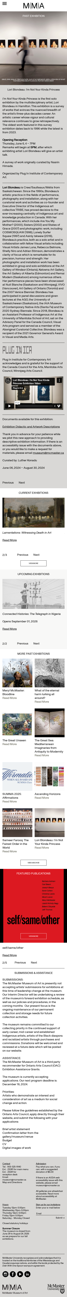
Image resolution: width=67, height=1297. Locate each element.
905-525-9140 (14, 1166)
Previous (8, 483)
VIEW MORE (33, 563)
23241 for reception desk (9, 1173)
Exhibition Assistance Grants (21, 1069)
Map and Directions (12, 1182)
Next (22, 483)
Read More (9, 540)
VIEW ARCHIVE (34, 863)
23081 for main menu (17, 1169)
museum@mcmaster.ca (48, 453)
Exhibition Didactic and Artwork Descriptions (31, 427)
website (7, 1118)
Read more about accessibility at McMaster (47, 1196)
